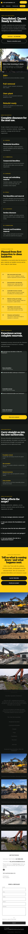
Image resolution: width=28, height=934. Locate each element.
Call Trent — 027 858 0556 (14, 36)
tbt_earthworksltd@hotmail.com (17, 861)
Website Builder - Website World (14, 932)
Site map (22, 928)
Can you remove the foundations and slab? (13, 522)
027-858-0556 (19, 859)
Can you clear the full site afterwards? (14, 528)
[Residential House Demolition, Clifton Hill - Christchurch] (14, 603)
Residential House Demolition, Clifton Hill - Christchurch (14, 615)
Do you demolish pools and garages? (13, 533)
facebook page (16, 864)
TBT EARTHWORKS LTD (9, 2)
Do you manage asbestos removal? (13, 517)
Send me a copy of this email (9, 919)
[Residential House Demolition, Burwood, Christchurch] (14, 654)
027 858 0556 (23, 2)
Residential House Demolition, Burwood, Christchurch (14, 666)
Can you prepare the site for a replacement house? (11, 538)
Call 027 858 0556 (14, 578)
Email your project (14, 583)
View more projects (14, 417)
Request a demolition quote (14, 41)
